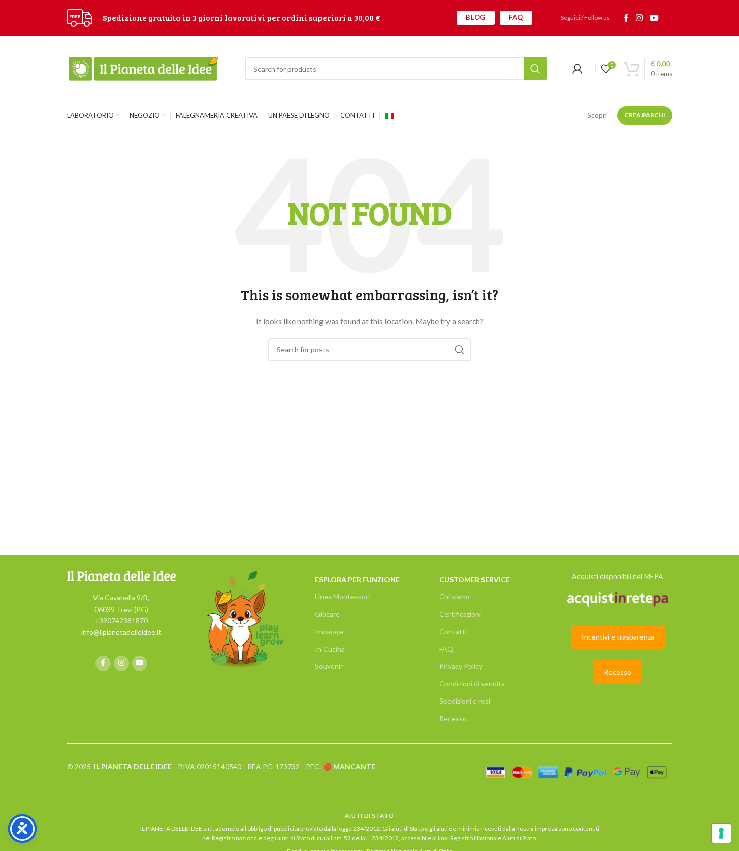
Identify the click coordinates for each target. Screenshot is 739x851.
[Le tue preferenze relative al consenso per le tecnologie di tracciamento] (721, 833)
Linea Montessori (342, 596)
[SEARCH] (535, 68)
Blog (476, 17)
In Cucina (330, 649)
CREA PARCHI (644, 115)
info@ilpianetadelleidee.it (121, 632)
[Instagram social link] (639, 17)
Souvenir (329, 666)
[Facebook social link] (626, 17)
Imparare (329, 631)
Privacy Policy (461, 666)
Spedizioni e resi (464, 700)
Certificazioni (460, 614)
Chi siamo (454, 596)
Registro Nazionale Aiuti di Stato (493, 838)
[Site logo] (79, 17)
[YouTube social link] (654, 17)
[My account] (577, 68)
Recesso (453, 718)
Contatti (453, 631)
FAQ (516, 17)
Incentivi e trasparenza (618, 636)
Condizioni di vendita (472, 683)
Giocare (327, 614)
